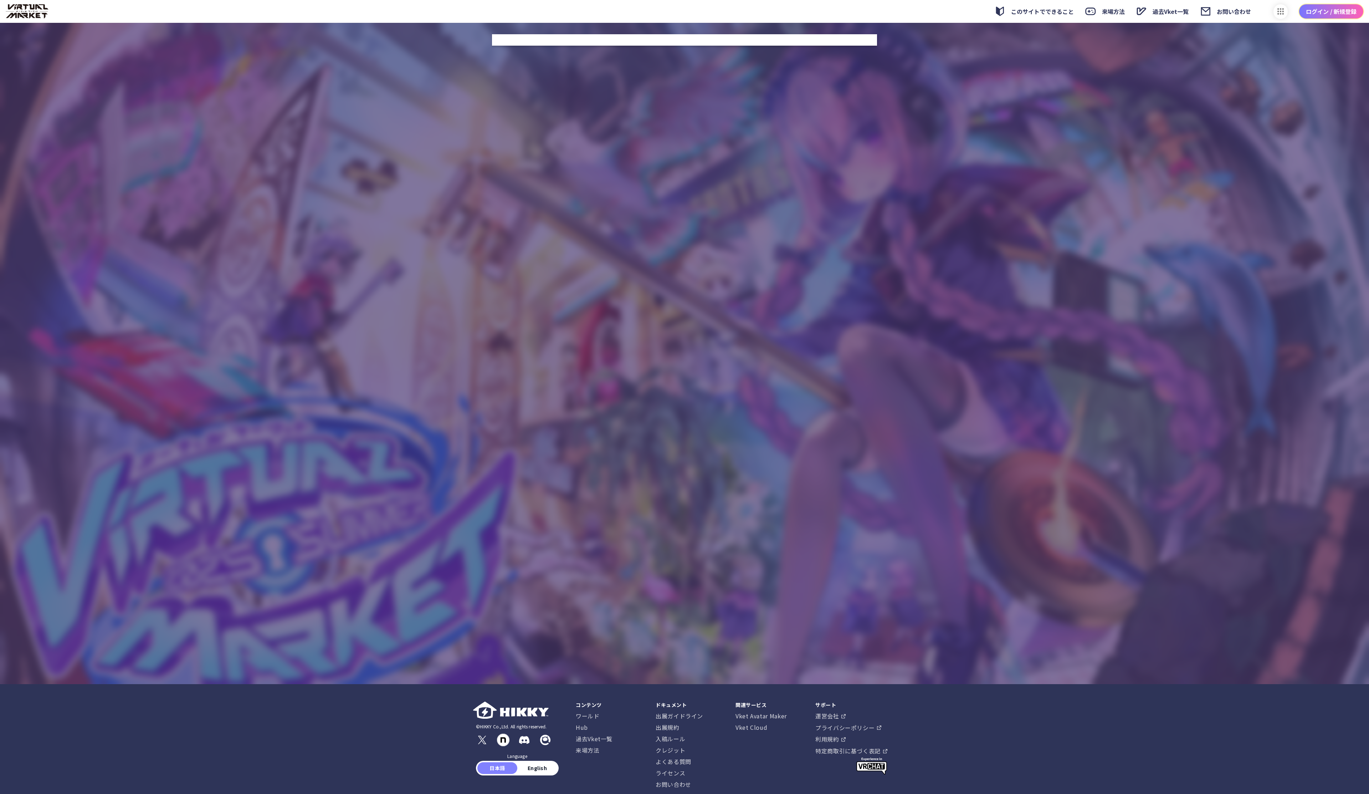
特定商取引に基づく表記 (848, 751)
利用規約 (828, 739)
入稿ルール (670, 738)
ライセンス (670, 773)
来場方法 (588, 750)
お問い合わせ (673, 784)
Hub (582, 727)
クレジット (670, 750)
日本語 (497, 768)
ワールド (588, 716)
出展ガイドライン (679, 716)
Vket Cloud (751, 727)
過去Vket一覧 (594, 738)
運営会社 (828, 716)
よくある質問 (673, 761)
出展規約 (668, 727)
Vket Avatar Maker (761, 716)
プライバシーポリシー (845, 727)
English (537, 768)
